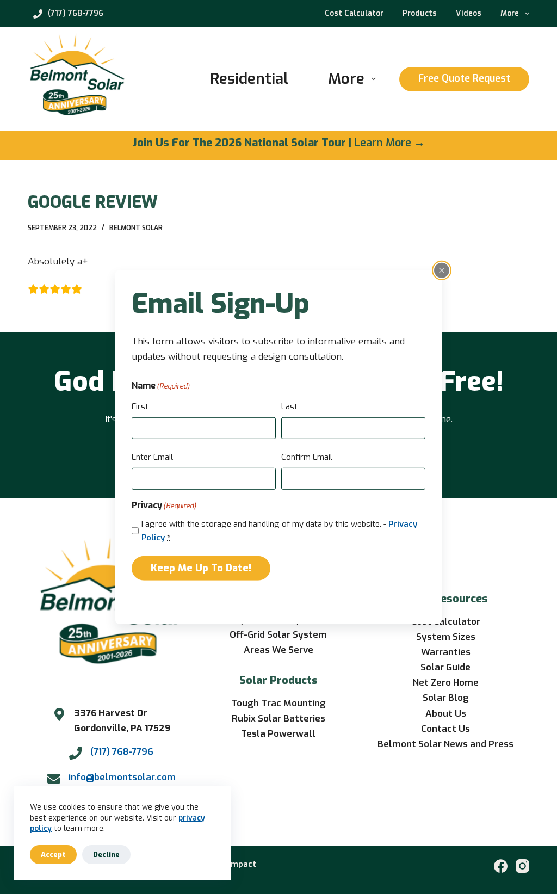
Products (420, 13)
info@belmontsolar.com (122, 777)
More (509, 13)
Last (289, 406)
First (140, 406)
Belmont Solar (136, 228)
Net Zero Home (446, 682)
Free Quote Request (464, 78)
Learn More (382, 142)
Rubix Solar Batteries (278, 718)
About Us (445, 713)
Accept (53, 854)
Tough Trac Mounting (278, 703)
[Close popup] (441, 270)
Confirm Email (306, 457)
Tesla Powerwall (278, 733)
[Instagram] (522, 866)
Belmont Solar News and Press (445, 744)
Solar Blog (446, 698)
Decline (106, 854)
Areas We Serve (278, 650)
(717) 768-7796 (75, 13)
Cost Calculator (354, 13)
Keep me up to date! (201, 568)
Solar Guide (445, 667)
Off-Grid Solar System (278, 634)
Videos (468, 13)
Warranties (446, 652)
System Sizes (445, 637)
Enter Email (152, 457)
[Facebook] (501, 866)
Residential (249, 79)
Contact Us (445, 729)
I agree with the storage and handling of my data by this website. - (279, 531)
